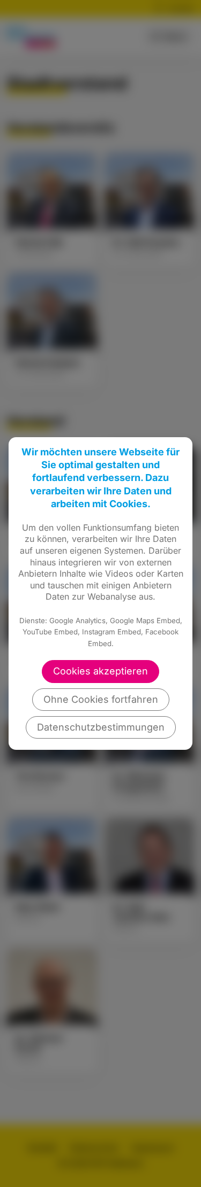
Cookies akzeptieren (100, 671)
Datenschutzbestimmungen (101, 727)
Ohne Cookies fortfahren (100, 699)
